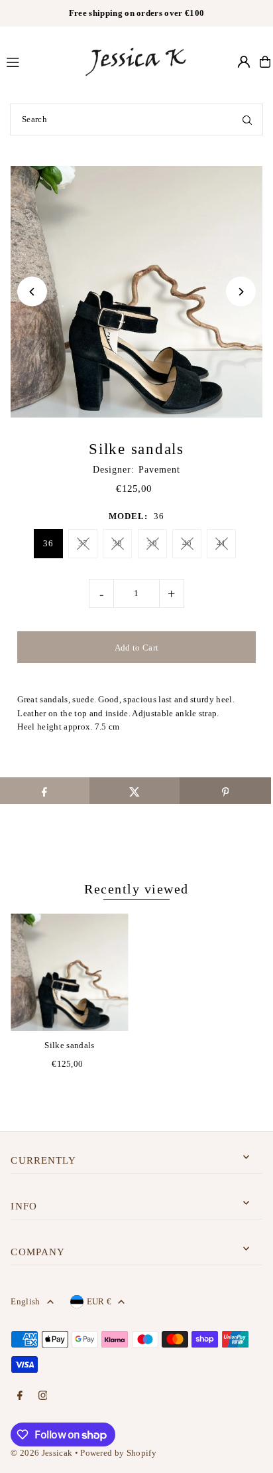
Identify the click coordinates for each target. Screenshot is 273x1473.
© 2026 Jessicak (41, 1453)
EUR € (99, 1301)
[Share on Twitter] (134, 790)
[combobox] (136, 119)
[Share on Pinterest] (225, 790)
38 (118, 543)
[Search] (247, 119)
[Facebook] (20, 1396)
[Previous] (32, 292)
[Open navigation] (38, 61)
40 (187, 543)
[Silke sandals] (69, 972)
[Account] (244, 62)
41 (222, 543)
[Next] (241, 292)
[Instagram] (43, 1396)
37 (83, 543)
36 (48, 543)
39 (152, 543)
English (25, 1301)
